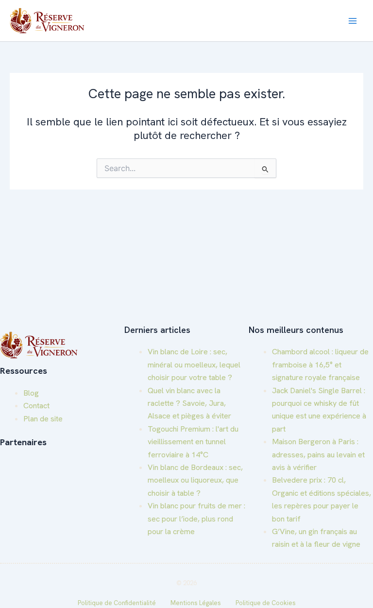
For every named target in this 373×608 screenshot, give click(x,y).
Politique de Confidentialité (117, 603)
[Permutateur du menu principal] (352, 21)
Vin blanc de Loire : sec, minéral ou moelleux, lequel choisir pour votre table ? (194, 364)
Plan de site (43, 419)
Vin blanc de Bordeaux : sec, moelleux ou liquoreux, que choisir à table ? (195, 480)
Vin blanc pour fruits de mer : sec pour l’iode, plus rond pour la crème (196, 519)
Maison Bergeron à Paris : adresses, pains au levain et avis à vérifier (318, 454)
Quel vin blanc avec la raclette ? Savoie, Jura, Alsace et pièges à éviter (189, 403)
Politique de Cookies (266, 603)
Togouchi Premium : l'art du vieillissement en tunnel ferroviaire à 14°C (193, 442)
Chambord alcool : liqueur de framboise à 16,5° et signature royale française (320, 364)
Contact (36, 405)
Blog (31, 393)
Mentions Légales (195, 603)
